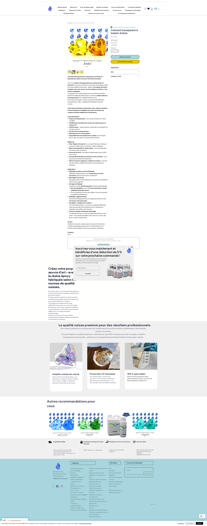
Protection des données (85, 523)
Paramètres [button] (181, 523)
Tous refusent (189, 523)
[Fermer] (205, 523)
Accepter (199, 523)
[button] (132, 247)
